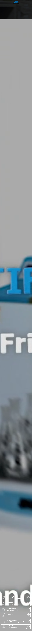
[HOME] (16, 3)
